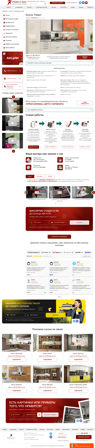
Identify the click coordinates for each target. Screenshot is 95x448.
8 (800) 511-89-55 (71, 2)
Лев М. (78, 262)
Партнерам (75, 429)
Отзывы (81, 7)
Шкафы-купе (10, 22)
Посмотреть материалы (59, 236)
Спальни (8, 40)
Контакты (90, 7)
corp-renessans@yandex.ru (82, 440)
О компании (18, 7)
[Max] (83, 2)
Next (13, 151)
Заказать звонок (57, 2)
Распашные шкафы (12, 19)
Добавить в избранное (63, 440)
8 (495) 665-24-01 (71, 1)
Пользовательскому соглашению (51, 227)
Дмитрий (56, 262)
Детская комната (11, 37)
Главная (8, 7)
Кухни (11, 11)
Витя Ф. (78, 279)
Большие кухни (19, 11)
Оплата (50, 176)
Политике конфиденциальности (37, 227)
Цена (30, 176)
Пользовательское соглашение (56, 445)
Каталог (29, 7)
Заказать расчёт (84, 57)
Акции (72, 7)
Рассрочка (63, 7)
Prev (13, 97)
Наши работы (10, 47)
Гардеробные (10, 26)
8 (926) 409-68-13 (71, 4)
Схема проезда (62, 437)
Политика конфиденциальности (39, 445)
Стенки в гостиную (12, 29)
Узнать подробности (85, 103)
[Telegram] (80, 2)
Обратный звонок (83, 437)
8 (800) (82, 433)
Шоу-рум (54, 7)
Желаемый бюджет (59, 222)
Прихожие (9, 33)
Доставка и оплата (41, 7)
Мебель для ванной (12, 44)
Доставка (39, 176)
